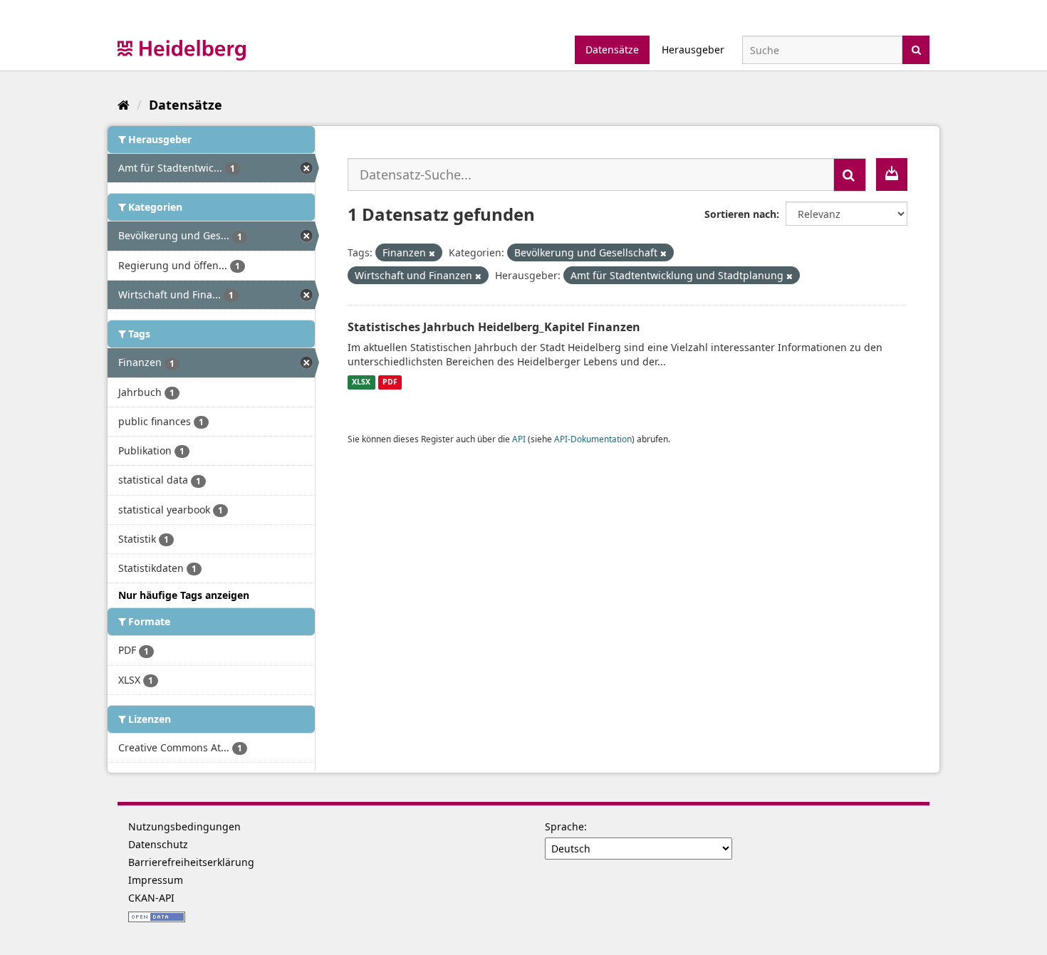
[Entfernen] (432, 253)
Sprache (564, 826)
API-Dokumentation (593, 438)
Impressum (155, 880)
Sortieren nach (740, 214)
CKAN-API (151, 897)
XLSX (361, 382)
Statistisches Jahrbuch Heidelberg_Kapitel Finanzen (494, 327)
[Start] (124, 104)
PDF (389, 382)
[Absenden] (916, 49)
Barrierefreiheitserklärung (191, 862)
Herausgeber (693, 49)
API (519, 438)
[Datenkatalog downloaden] (891, 174)
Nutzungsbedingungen (184, 826)
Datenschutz (158, 844)
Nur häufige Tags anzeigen (183, 595)
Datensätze (612, 49)
